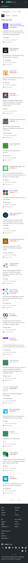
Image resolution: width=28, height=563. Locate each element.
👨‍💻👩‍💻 (2, 524)
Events (16, 521)
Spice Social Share (15, 144)
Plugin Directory (5, 6)
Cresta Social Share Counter (14, 290)
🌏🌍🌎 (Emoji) (9, 544)
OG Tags (12, 314)
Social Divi (12, 338)
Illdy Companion (14, 48)
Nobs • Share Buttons (16, 213)
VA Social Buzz (14, 452)
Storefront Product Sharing (17, 119)
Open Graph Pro (14, 360)
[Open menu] (26, 2)
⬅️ (6, 500)
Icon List (12, 477)
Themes (17, 510)
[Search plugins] (19, 11)
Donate (17, 524)
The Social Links (14, 263)
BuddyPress (5, 538)
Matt (3, 533)
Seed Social (13, 71)
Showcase (17, 507)
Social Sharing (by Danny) (17, 239)
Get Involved (18, 519)
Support (3, 521)
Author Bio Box (14, 387)
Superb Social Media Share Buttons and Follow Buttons (17, 25)
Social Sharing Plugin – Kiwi (17, 166)
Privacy (3, 515)
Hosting (3, 512)
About (2, 507)
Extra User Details (15, 409)
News (2, 510)
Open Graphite (14, 190)
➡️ (22, 500)
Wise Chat (13, 93)
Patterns (17, 515)
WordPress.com (6, 531)
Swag (17, 526)
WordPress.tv (5, 526)
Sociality (12, 432)
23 (19, 500)
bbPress (4, 535)
